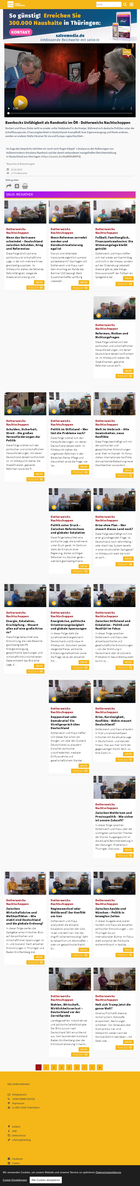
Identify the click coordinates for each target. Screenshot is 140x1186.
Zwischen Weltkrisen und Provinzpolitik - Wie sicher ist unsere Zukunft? (114, 816)
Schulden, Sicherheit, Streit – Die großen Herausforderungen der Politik (23, 434)
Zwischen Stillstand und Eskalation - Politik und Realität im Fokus (112, 624)
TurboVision (33, 1107)
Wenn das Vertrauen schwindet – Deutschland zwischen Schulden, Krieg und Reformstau (24, 242)
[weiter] (92, 1067)
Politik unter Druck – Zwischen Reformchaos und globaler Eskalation (68, 528)
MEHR (39, 282)
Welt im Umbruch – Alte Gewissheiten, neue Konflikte (112, 432)
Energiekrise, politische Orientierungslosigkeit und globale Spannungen (69, 624)
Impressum (18, 1103)
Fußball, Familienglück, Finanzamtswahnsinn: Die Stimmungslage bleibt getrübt (114, 242)
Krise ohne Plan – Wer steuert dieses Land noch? (114, 527)
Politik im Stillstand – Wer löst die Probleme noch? (69, 431)
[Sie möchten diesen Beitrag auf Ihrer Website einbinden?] (17, 186)
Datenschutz (19, 1135)
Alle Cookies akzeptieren (46, 1180)
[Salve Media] (70, 25)
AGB (14, 1131)
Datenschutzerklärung (108, 1172)
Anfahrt (16, 1126)
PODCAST (33, 287)
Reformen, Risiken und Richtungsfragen (111, 335)
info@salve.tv (19, 1094)
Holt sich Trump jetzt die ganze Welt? (113, 1006)
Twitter (16, 1163)
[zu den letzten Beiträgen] (100, 1067)
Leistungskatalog (21, 1139)
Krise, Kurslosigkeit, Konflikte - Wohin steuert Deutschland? (113, 720)
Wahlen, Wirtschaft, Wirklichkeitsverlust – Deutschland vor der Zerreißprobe (67, 1009)
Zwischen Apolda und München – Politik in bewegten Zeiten (110, 912)
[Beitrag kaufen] (25, 186)
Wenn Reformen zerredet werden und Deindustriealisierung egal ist (69, 242)
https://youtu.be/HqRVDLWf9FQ (61, 156)
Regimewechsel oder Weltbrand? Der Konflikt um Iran (68, 912)
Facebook (17, 1158)
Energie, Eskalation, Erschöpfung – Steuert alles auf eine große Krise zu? (24, 626)
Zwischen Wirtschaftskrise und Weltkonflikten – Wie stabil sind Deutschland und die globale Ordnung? (24, 916)
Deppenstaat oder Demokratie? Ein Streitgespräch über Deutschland (65, 722)
